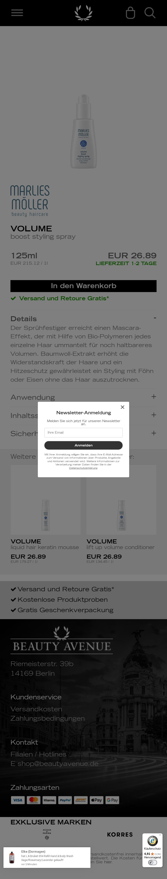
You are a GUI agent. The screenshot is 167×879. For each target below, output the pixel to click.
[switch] (152, 862)
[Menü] (160, 836)
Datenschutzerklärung (83, 468)
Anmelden (84, 445)
